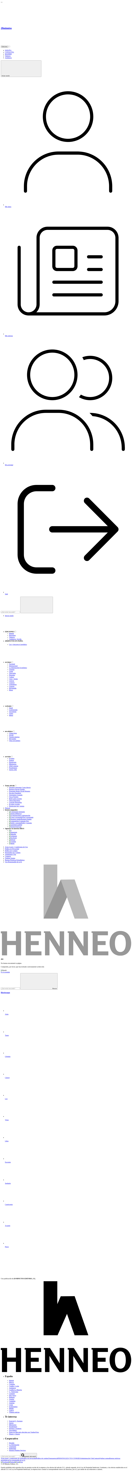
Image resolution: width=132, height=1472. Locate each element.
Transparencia (52, 1458)
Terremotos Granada (15, 795)
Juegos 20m (13, 770)
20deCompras (13, 766)
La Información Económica (18, 668)
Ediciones (5, 46)
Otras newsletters (14, 741)
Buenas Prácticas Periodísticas (15, 860)
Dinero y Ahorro (14, 1434)
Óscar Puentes (13, 797)
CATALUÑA (9, 52)
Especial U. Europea (15, 1421)
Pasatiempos (13, 768)
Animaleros (13, 684)
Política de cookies (42, 1458)
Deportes (12, 675)
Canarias (12, 1393)
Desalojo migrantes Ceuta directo (20, 787)
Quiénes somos (104, 1458)
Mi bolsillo (12, 739)
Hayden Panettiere (15, 793)
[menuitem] (68, 50)
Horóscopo (12, 762)
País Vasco (12, 1395)
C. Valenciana (13, 1392)
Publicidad (12, 1448)
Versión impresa (14, 737)
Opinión (11, 669)
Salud (11, 708)
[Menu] (1, 2)
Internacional (13, 666)
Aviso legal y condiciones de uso (11, 1458)
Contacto (8, 856)
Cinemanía (12, 1447)
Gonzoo (11, 686)
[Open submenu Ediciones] (25, 46)
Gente (11, 671)
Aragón (11, 1399)
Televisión (12, 673)
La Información (14, 1445)
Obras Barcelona (14, 800)
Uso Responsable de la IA (13, 862)
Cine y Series (13, 679)
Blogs (11, 690)
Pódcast (7, 808)
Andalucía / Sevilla (15, 639)
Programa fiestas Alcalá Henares (19, 791)
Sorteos (11, 760)
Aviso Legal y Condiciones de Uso (16, 847)
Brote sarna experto (15, 799)
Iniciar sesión (9, 616)
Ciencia (11, 681)
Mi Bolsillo (12, 688)
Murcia (11, 1382)
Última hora (13, 733)
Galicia (11, 1410)
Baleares (12, 1397)
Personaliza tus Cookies (12, 852)
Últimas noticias (14, 1412)
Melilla (11, 1408)
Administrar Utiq (10, 854)
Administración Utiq (87, 1458)
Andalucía (8, 58)
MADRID (8, 54)
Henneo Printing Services (17, 1450)
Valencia (8, 56)
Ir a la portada (5, 972)
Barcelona (12, 635)
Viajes (11, 713)
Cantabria (12, 1401)
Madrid (11, 633)
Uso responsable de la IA (17, 1460)
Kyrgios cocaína (14, 804)
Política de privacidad (29, 1458)
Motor (11, 715)
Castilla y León (14, 1386)
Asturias (11, 1403)
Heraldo (11, 1443)
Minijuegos (12, 764)
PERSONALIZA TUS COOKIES (68, 1458)
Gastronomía (13, 710)
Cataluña (12, 1384)
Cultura (11, 677)
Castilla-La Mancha (15, 1390)
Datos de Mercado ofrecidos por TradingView (24, 1432)
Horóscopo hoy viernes (16, 806)
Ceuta (11, 1405)
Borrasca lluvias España (17, 789)
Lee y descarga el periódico (18, 644)
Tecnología (12, 712)
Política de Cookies (11, 851)
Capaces (12, 683)
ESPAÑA (8, 50)
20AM (11, 735)
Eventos (11, 758)
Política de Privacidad (12, 849)
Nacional (12, 664)
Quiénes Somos (10, 858)
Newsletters (13, 1430)
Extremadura (13, 1407)
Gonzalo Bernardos (15, 802)
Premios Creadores (15, 1428)
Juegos (11, 1423)
